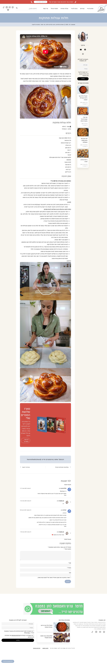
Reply (65, 495)
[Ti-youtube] (9, 7)
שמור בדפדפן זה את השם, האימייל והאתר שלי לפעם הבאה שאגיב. (53, 577)
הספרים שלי (54, 8)
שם (69, 563)
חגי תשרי (42, 24)
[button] (85, 49)
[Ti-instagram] (6, 7)
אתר (70, 572)
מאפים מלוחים (60, 24)
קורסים (82, 8)
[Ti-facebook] (12, 7)
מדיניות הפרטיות (16, 635)
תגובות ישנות (67, 484)
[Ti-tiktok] (3, 7)
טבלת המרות (64, 8)
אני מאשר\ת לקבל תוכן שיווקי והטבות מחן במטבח (83, 73)
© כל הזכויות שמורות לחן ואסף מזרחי (62, 648)
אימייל (69, 567)
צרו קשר (45, 8)
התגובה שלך (67, 549)
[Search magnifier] (17, 8)
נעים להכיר (74, 8)
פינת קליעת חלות (50, 24)
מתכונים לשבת (36, 24)
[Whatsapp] (8, 10)
